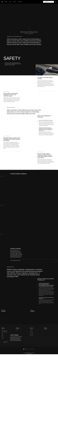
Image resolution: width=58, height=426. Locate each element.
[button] (55, 2)
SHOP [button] (10, 1)
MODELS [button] (6, 1)
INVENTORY (20, 1)
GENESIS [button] (14, 1)
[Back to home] (2, 2)
